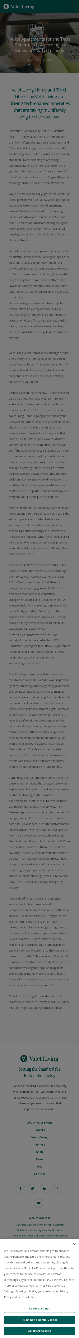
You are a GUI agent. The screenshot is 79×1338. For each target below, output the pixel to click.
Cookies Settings (39, 1308)
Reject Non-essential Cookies (40, 1319)
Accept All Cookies (39, 1330)
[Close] (74, 1244)
